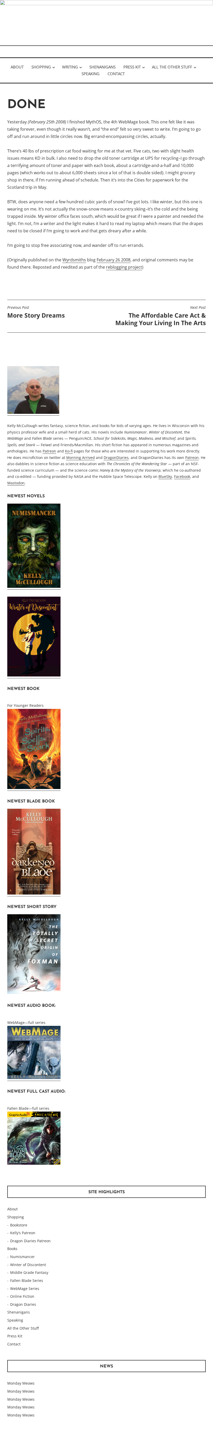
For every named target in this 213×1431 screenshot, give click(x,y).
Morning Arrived (80, 457)
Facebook (182, 476)
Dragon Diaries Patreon (30, 1240)
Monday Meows (21, 1383)
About (17, 66)
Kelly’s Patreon (22, 1232)
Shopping (41, 66)
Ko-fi (69, 451)
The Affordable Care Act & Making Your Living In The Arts (160, 316)
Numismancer (22, 1256)
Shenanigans (102, 66)
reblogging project (124, 267)
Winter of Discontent (28, 1264)
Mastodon (16, 482)
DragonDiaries (116, 457)
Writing (70, 66)
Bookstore (18, 1225)
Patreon (49, 451)
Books (12, 1248)
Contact (116, 73)
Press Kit (132, 66)
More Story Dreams (36, 312)
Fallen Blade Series (26, 1280)
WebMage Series (24, 1288)
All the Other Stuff (172, 66)
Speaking (90, 73)
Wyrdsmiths (74, 260)
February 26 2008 (113, 260)
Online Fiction (22, 1296)
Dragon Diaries (23, 1304)
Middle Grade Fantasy (29, 1272)
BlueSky (165, 476)
